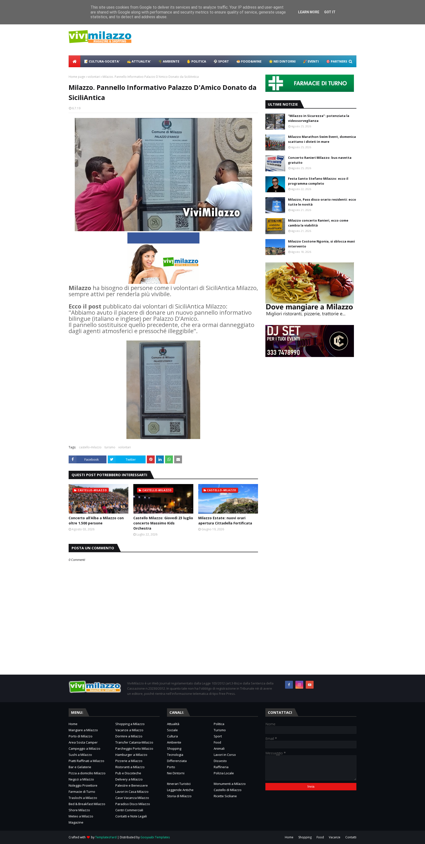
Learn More (308, 12)
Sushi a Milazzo (80, 754)
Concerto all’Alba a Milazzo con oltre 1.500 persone (96, 520)
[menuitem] (74, 61)
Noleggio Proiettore (83, 785)
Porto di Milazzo (80, 736)
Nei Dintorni (175, 773)
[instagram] (299, 685)
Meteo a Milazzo (81, 816)
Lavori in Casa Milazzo (132, 791)
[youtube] (310, 685)
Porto (171, 767)
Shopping (174, 748)
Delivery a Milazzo (129, 779)
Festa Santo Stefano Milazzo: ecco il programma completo (318, 181)
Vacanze (334, 837)
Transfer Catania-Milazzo (134, 742)
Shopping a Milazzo (130, 724)
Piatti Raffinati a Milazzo (86, 761)
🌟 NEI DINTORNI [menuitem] (282, 61)
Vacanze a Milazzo (129, 730)
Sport (218, 736)
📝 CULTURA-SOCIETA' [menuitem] (102, 61)
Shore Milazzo (79, 810)
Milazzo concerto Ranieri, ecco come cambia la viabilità (318, 222)
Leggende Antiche (180, 790)
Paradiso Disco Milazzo (132, 804)
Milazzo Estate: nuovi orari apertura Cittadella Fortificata (225, 520)
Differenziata (177, 761)
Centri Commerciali (129, 810)
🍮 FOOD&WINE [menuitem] (248, 61)
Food (217, 742)
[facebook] (289, 685)
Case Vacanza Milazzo (132, 797)
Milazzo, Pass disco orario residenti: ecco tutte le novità (322, 202)
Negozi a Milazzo (81, 779)
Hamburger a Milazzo (131, 754)
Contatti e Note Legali (131, 816)
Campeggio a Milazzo (84, 748)
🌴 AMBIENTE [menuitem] (168, 61)
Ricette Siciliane (225, 796)
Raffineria (221, 767)
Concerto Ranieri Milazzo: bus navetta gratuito (319, 160)
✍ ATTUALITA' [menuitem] (139, 61)
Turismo (220, 730)
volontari (94, 77)
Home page (77, 77)
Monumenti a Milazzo (230, 783)
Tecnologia (175, 754)
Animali (219, 748)
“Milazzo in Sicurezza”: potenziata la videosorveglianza (318, 118)
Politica (219, 724)
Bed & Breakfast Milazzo (87, 804)
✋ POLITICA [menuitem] (196, 61)
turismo (110, 447)
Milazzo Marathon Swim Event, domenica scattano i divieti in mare (322, 139)
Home (73, 724)
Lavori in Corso (225, 754)
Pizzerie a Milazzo (128, 761)
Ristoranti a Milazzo (130, 767)
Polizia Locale (224, 773)
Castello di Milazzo (228, 790)
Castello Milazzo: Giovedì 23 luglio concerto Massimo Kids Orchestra (163, 523)
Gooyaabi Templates (155, 837)
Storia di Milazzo (179, 796)
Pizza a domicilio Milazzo (87, 773)
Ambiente (174, 742)
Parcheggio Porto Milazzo (134, 748)
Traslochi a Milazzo (83, 797)
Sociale (172, 730)
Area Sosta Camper (83, 742)
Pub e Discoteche (128, 773)
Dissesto (220, 761)
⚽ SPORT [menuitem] (221, 61)
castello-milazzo (90, 447)
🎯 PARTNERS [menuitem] (336, 61)
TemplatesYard (106, 837)
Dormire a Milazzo (128, 736)
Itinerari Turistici (179, 783)
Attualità (173, 724)
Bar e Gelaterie (80, 767)
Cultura (172, 736)
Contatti (350, 837)
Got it (329, 12)
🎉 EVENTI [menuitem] (311, 61)
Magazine (76, 822)
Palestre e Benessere (131, 785)
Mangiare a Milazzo (83, 730)
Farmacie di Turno (82, 791)
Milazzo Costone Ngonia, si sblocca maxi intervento (321, 243)
